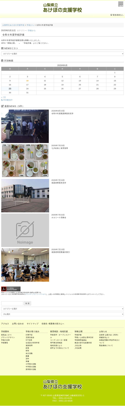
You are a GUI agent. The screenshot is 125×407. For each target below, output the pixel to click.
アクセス (5, 324)
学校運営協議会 (81, 340)
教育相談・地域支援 (59, 331)
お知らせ (103, 331)
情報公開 (79, 331)
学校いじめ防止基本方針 (84, 337)
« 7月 (3, 97)
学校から (32, 30)
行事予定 (29, 335)
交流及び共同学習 (32, 343)
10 (27, 81)
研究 (27, 351)
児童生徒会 (30, 337)
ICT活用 (29, 340)
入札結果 (78, 348)
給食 (27, 348)
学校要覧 (4, 343)
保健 (27, 361)
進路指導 (29, 345)
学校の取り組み (32, 331)
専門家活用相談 (56, 343)
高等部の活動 (31, 369)
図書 (27, 356)
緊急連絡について (106, 345)
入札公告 (78, 345)
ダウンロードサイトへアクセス (35, 294)
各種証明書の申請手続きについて (109, 341)
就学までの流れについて (59, 348)
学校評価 (78, 335)
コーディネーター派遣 (58, 340)
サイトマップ (33, 324)
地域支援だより (56, 345)
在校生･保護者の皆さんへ (53, 324)
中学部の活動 (31, 367)
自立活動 (29, 353)
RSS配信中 (8, 100)
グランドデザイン (8, 337)
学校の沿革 (5, 340)
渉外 (27, 359)
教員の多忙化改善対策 (83, 343)
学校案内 (5, 331)
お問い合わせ (18, 324)
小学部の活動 (31, 364)
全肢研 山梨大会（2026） (109, 335)
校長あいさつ (6, 335)
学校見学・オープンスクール (60, 336)
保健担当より (104, 337)
